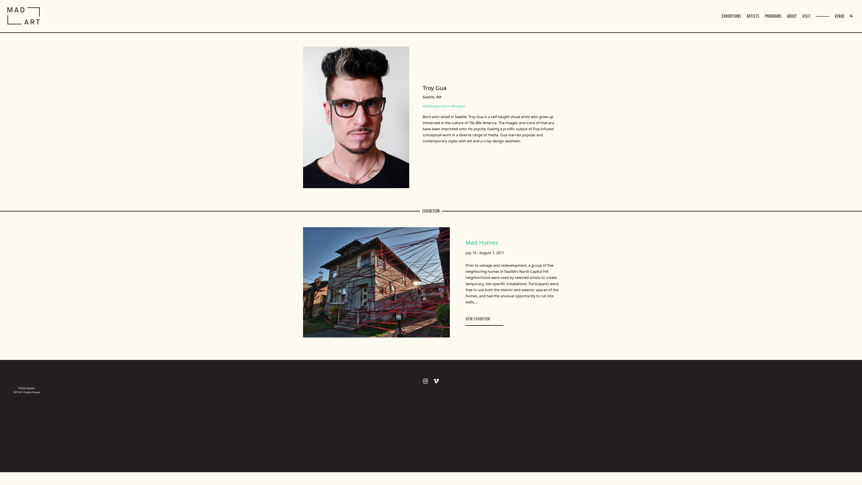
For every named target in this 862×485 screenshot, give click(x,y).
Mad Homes (482, 243)
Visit (806, 16)
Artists (753, 16)
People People (31, 392)
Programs (773, 16)
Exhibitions (731, 16)
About (792, 16)
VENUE (839, 16)
